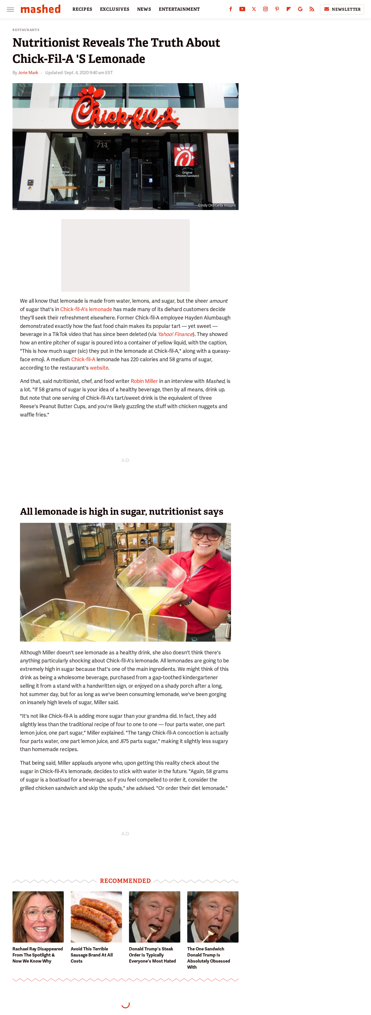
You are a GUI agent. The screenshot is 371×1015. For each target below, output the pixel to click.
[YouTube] (242, 10)
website (99, 367)
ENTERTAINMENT (179, 9)
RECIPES (82, 9)
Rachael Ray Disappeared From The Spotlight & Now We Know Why (37, 955)
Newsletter (346, 9)
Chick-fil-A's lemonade (86, 309)
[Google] (300, 10)
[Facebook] (230, 10)
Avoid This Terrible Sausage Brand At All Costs (92, 955)
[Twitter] (253, 10)
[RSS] (311, 10)
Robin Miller (144, 381)
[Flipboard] (288, 10)
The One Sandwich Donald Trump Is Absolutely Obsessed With (208, 958)
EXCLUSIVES (115, 9)
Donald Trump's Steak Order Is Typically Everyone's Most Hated (152, 955)
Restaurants (26, 30)
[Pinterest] (277, 10)
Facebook (220, 637)
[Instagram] (265, 10)
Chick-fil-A (83, 359)
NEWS (144, 9)
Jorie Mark (28, 73)
